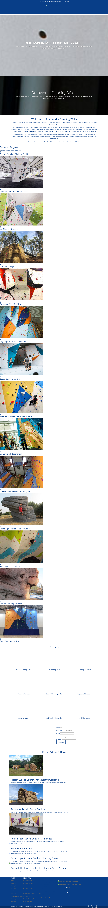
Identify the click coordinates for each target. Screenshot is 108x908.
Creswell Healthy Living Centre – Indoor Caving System (38, 868)
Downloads (14, 901)
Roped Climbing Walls (23, 670)
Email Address (60, 730)
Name (58, 727)
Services (68, 12)
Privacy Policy (45, 901)
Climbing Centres (24, 694)
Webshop (85, 12)
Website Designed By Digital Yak (20, 906)
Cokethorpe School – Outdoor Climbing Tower (34, 858)
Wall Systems (50, 12)
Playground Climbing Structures (32, 893)
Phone (58, 733)
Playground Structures (84, 694)
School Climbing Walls (54, 694)
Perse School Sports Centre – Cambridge (31, 838)
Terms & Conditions (47, 898)
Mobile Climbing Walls (54, 718)
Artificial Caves (84, 718)
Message (58, 739)
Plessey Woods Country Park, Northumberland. (35, 779)
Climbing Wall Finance (17, 896)
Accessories (60, 12)
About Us (29, 12)
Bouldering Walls (54, 670)
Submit (61, 742)
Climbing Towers (24, 718)
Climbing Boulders (84, 670)
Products (39, 12)
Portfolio (77, 12)
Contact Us (14, 904)
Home (22, 12)
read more (14, 873)
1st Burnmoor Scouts (21, 848)
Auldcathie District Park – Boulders (28, 809)
